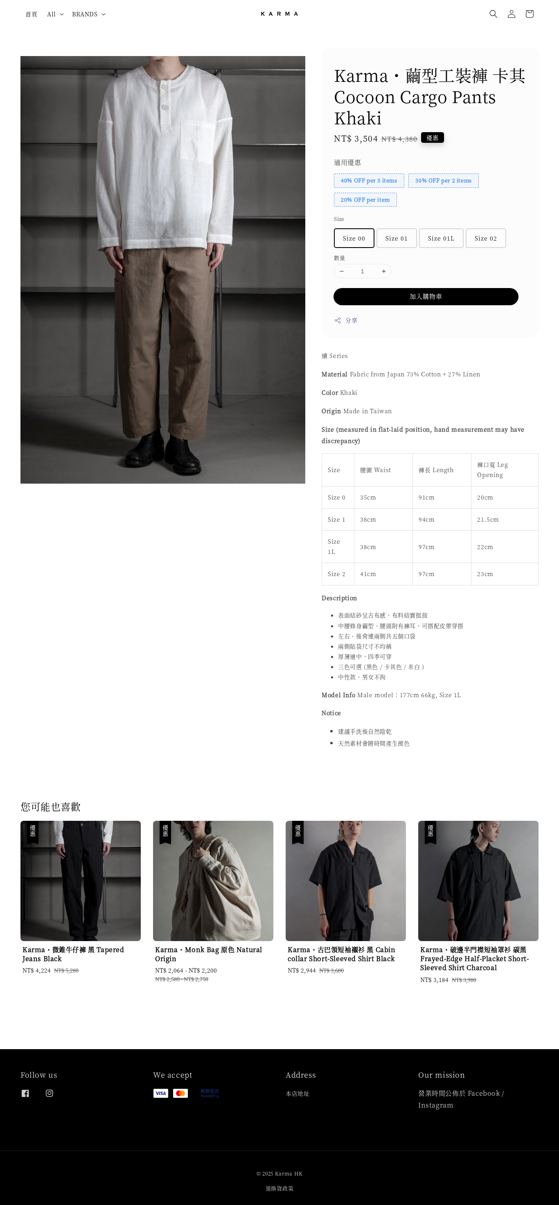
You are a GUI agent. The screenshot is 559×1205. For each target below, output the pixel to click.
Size (339, 219)
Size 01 (396, 238)
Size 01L (441, 238)
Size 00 (354, 238)
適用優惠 (347, 162)
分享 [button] (351, 320)
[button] (494, 14)
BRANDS (85, 14)
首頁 (31, 14)
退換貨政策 (280, 1188)
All (51, 14)
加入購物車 (426, 296)
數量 (339, 257)
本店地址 (297, 1093)
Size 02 (486, 238)
